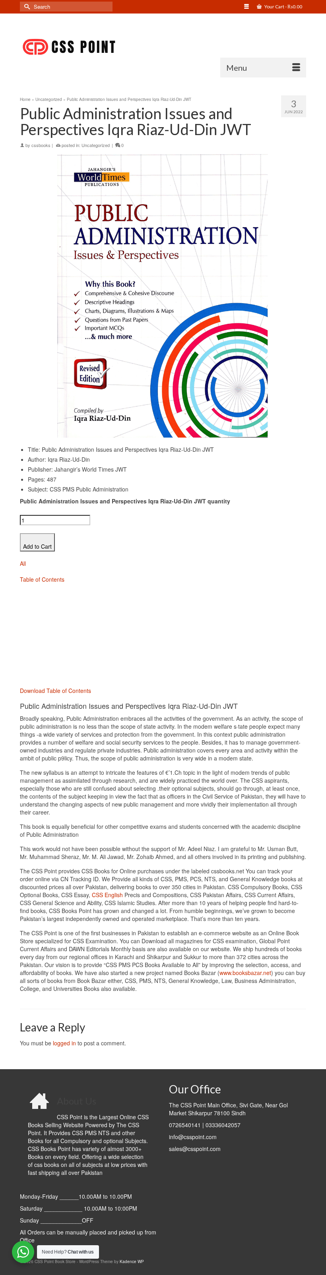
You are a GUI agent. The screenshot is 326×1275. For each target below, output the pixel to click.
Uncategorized (96, 145)
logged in (64, 1043)
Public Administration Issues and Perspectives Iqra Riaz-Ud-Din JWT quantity (125, 501)
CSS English (107, 895)
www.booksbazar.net (245, 973)
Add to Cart (37, 546)
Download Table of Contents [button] (55, 691)
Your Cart (283, 7)
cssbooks (40, 145)
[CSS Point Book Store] (163, 47)
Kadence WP (132, 1261)
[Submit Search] (26, 7)
